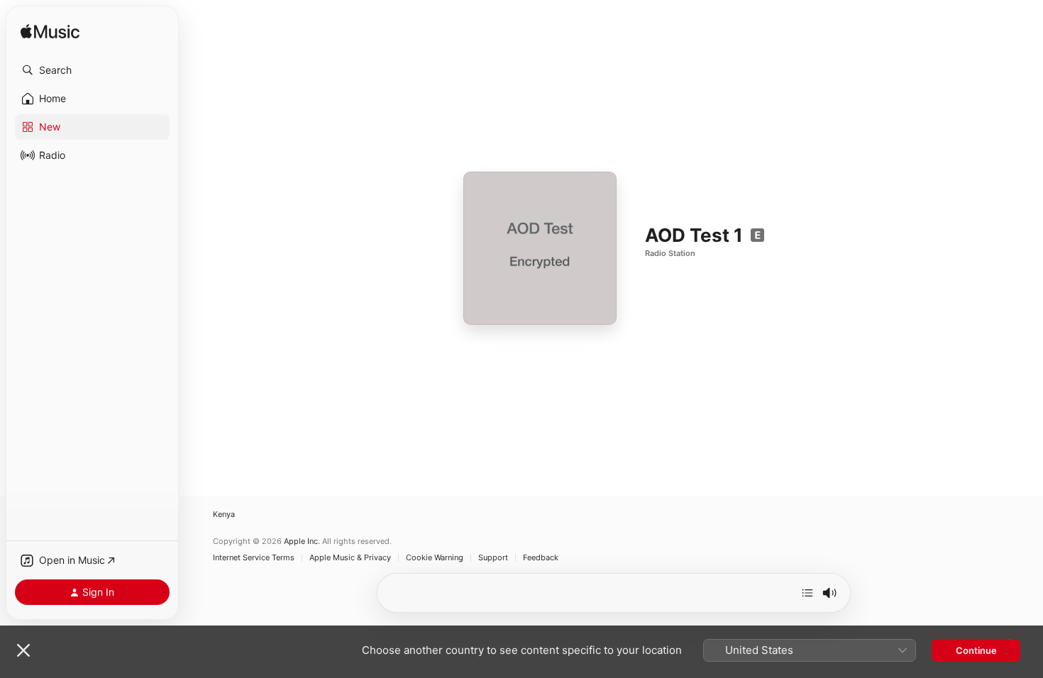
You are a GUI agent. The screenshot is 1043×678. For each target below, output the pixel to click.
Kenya (224, 514)
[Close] (23, 650)
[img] (50, 32)
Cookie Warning (434, 558)
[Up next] (807, 593)
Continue (976, 650)
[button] (92, 70)
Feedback (540, 558)
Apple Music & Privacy (350, 558)
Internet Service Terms (253, 558)
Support (493, 558)
